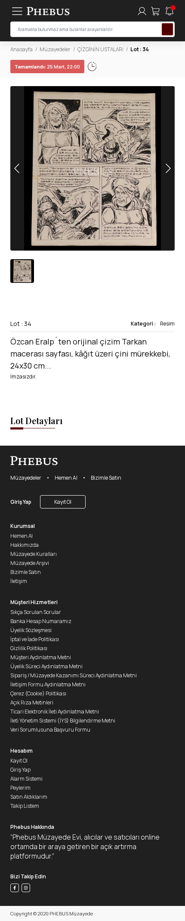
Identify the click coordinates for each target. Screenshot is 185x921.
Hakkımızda (24, 545)
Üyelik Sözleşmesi (31, 630)
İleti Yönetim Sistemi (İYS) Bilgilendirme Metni (62, 720)
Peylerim (20, 787)
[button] (168, 168)
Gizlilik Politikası (28, 648)
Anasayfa (21, 49)
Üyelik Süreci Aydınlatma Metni (46, 666)
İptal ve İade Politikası (34, 639)
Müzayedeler (55, 49)
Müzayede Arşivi (29, 563)
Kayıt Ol (62, 501)
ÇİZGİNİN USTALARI (100, 49)
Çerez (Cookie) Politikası (38, 693)
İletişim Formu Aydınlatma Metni (48, 684)
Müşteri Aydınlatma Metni (40, 657)
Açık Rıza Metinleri (31, 702)
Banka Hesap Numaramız (40, 621)
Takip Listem (24, 805)
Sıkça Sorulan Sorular (35, 612)
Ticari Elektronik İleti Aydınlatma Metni (54, 711)
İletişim (18, 581)
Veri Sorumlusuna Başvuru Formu (50, 729)
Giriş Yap (20, 501)
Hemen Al (66, 477)
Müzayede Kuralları (33, 554)
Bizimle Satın (106, 477)
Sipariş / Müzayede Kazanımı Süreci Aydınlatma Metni (73, 675)
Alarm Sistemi (26, 778)
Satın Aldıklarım (28, 796)
